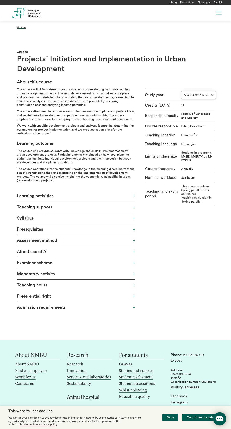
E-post (176, 360)
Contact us (24, 384)
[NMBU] (32, 13)
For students (187, 2)
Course (21, 27)
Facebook (179, 396)
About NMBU (27, 364)
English (218, 2)
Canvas (125, 364)
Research (75, 364)
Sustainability (79, 384)
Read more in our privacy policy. (38, 424)
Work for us (25, 377)
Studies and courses (136, 371)
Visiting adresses (185, 387)
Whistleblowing (133, 390)
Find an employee (31, 371)
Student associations (137, 384)
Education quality (134, 397)
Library (173, 2)
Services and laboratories (89, 377)
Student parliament (136, 377)
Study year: (154, 95)
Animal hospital (83, 397)
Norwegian (204, 2)
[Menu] (219, 13)
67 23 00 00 (193, 355)
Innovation (77, 371)
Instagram (179, 402)
